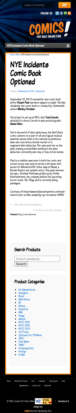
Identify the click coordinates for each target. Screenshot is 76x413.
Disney (21, 306)
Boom (21, 296)
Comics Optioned (29, 214)
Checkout (42, 380)
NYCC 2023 (24, 325)
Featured (23, 309)
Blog (17, 54)
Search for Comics (21, 380)
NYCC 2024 (24, 328)
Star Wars (23, 341)
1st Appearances (26, 289)
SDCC (21, 338)
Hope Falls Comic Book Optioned (28, 204)
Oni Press (23, 332)
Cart (33, 380)
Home (12, 54)
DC (19, 302)
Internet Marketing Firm (40, 411)
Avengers (23, 293)
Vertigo (22, 351)
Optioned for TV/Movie (30, 335)
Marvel (21, 319)
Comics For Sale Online (24, 401)
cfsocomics (40, 91)
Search (21, 264)
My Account (53, 380)
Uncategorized (26, 348)
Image (21, 315)
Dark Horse (24, 299)
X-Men (21, 354)
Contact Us (36, 385)
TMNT (21, 345)
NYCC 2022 (24, 322)
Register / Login (61, 19)
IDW (20, 312)
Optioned (47, 385)
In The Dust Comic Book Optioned (47, 210)
